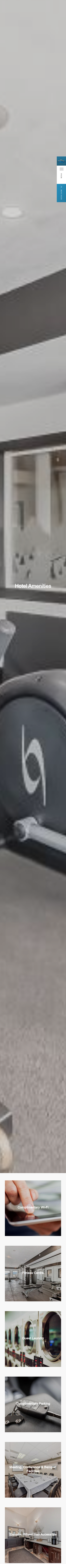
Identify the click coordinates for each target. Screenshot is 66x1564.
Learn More (33, 1480)
